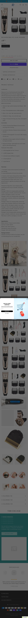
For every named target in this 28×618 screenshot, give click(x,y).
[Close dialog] (27, 299)
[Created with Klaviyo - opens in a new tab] (14, 319)
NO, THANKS (7, 313)
